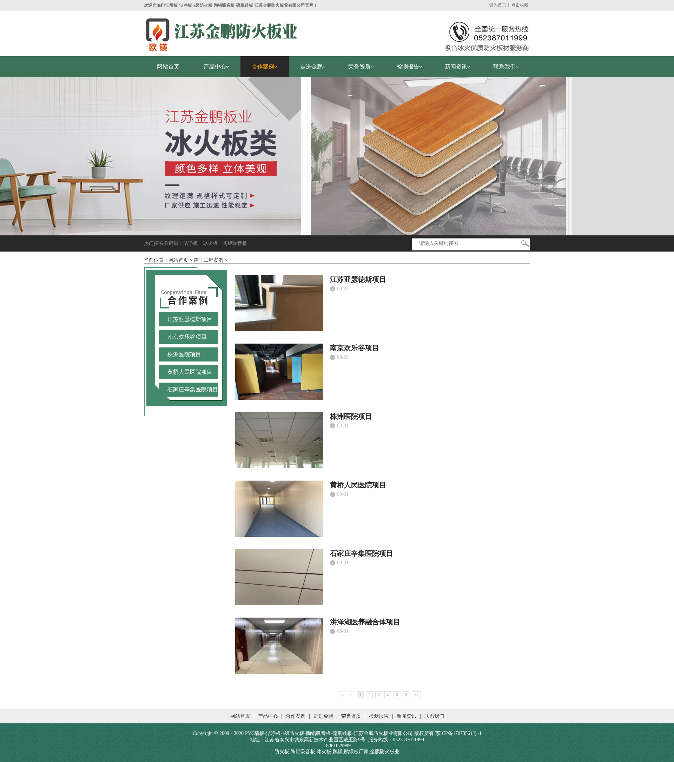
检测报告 (379, 716)
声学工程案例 (208, 260)
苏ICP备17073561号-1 (458, 733)
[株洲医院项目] (279, 439)
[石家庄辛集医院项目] (279, 576)
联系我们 (434, 716)
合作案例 (295, 716)
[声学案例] (337, 155)
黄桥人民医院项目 (358, 485)
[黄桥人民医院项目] (279, 508)
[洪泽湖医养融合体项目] (279, 645)
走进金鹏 (323, 716)
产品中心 (268, 716)
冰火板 (210, 243)
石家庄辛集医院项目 (361, 553)
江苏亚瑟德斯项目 (358, 279)
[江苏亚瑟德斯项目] (279, 302)
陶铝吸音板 (235, 243)
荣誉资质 (351, 716)
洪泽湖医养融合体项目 (365, 622)
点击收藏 (519, 5)
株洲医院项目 (351, 416)
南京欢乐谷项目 (354, 348)
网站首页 (178, 260)
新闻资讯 (406, 716)
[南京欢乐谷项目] (279, 371)
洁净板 (190, 243)
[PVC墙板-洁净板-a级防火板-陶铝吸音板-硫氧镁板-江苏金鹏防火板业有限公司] (221, 31)
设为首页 (497, 5)
